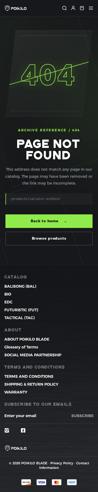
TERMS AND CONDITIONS (28, 376)
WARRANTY (15, 392)
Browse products (49, 238)
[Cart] (81, 8)
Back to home (49, 221)
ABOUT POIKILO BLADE (26, 339)
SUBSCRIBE (82, 415)
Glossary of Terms (21, 347)
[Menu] (91, 8)
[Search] (64, 8)
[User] (73, 8)
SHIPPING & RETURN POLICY (31, 384)
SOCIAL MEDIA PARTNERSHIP (32, 355)
